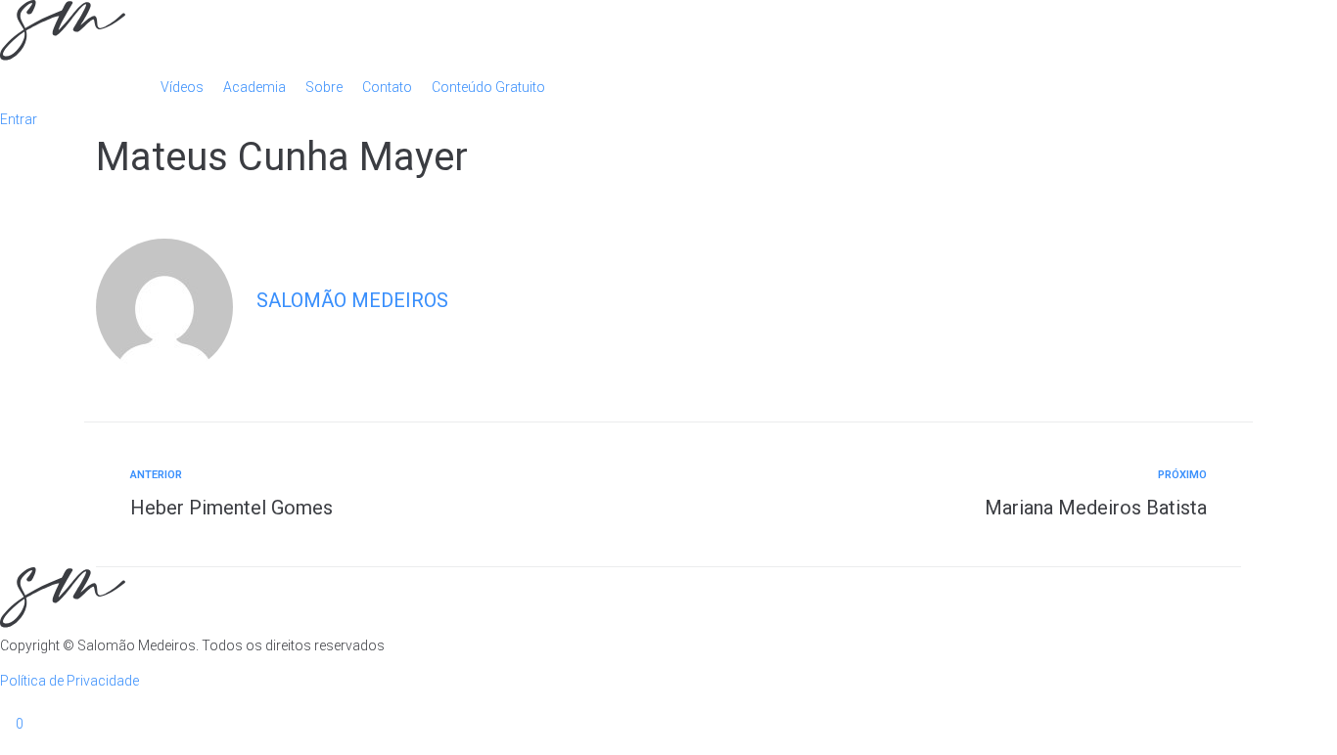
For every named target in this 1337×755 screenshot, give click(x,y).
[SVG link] (668, 33)
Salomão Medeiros (352, 300)
